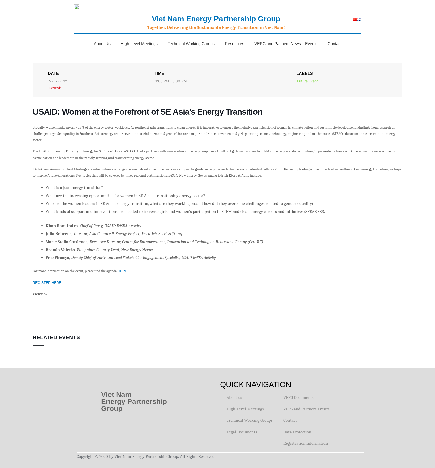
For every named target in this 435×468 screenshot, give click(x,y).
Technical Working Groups (191, 44)
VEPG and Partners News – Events (285, 44)
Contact (334, 44)
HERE (122, 271)
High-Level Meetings (139, 44)
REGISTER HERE (47, 283)
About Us (102, 44)
